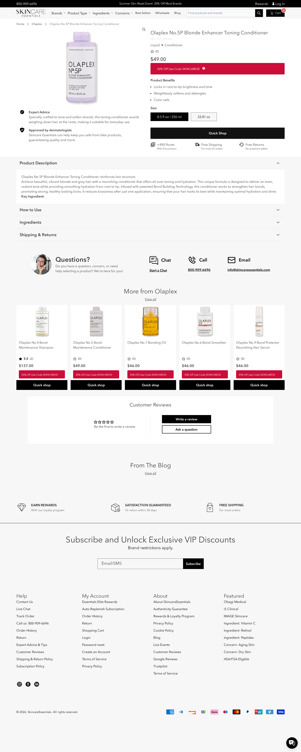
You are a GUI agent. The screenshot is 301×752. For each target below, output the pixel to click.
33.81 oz (204, 117)
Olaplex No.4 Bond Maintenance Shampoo (36, 344)
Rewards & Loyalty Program (174, 616)
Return (21, 637)
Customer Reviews (30, 652)
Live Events (161, 645)
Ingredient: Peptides (239, 637)
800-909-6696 (26, 4)
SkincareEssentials (39, 712)
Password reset (93, 645)
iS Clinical (231, 609)
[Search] (144, 29)
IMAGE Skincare (236, 616)
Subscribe (193, 564)
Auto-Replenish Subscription (103, 609)
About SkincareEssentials (171, 602)
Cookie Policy (163, 630)
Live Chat (23, 609)
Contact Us (24, 602)
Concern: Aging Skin (239, 645)
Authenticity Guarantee (170, 609)
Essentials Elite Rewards (99, 602)
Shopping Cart (93, 630)
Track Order (25, 616)
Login (86, 637)
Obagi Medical (235, 602)
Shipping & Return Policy (34, 659)
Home (20, 24)
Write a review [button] (186, 419)
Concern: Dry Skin (237, 652)
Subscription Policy (30, 666)
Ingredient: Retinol (237, 630)
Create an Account (96, 652)
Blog (156, 637)
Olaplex (37, 24)
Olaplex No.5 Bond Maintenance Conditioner (92, 344)
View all (150, 299)
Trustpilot (160, 666)
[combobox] (224, 13)
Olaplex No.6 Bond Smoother (204, 342)
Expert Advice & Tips (31, 645)
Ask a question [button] (186, 429)
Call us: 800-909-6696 (32, 623)
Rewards (261, 4)
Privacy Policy (92, 666)
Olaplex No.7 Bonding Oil (146, 342)
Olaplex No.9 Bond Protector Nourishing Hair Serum (257, 344)
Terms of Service (94, 659)
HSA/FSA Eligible (236, 659)
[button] (57, 13)
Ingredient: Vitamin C (240, 623)
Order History (26, 630)
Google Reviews (165, 659)
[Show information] (202, 68)
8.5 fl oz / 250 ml (169, 117)
